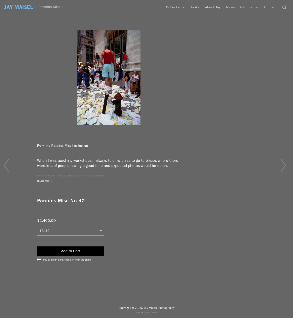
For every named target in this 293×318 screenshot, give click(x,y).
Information (249, 7)
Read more (44, 181)
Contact (270, 7)
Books (195, 7)
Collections (175, 7)
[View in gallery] (108, 77)
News (230, 7)
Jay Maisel (18, 7)
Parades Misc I (51, 7)
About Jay (213, 7)
